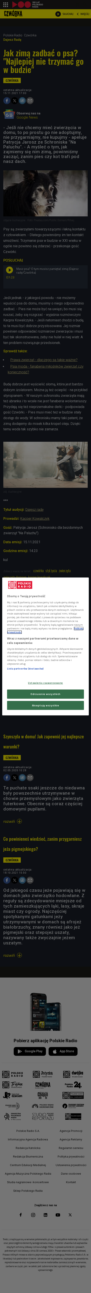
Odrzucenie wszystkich (45, 694)
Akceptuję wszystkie (45, 705)
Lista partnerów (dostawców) (25, 669)
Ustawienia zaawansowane (45, 683)
